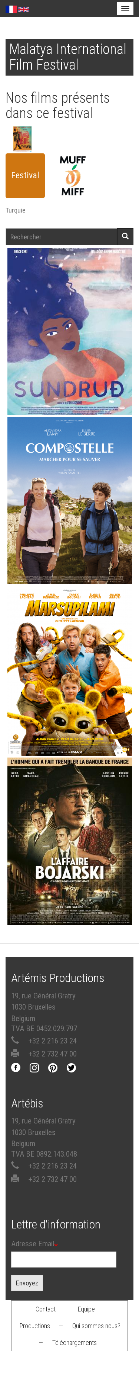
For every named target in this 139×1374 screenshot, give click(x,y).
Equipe (86, 1309)
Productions (35, 1326)
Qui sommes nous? (96, 1326)
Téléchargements (74, 1342)
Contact (46, 1309)
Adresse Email (32, 1243)
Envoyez (27, 1283)
